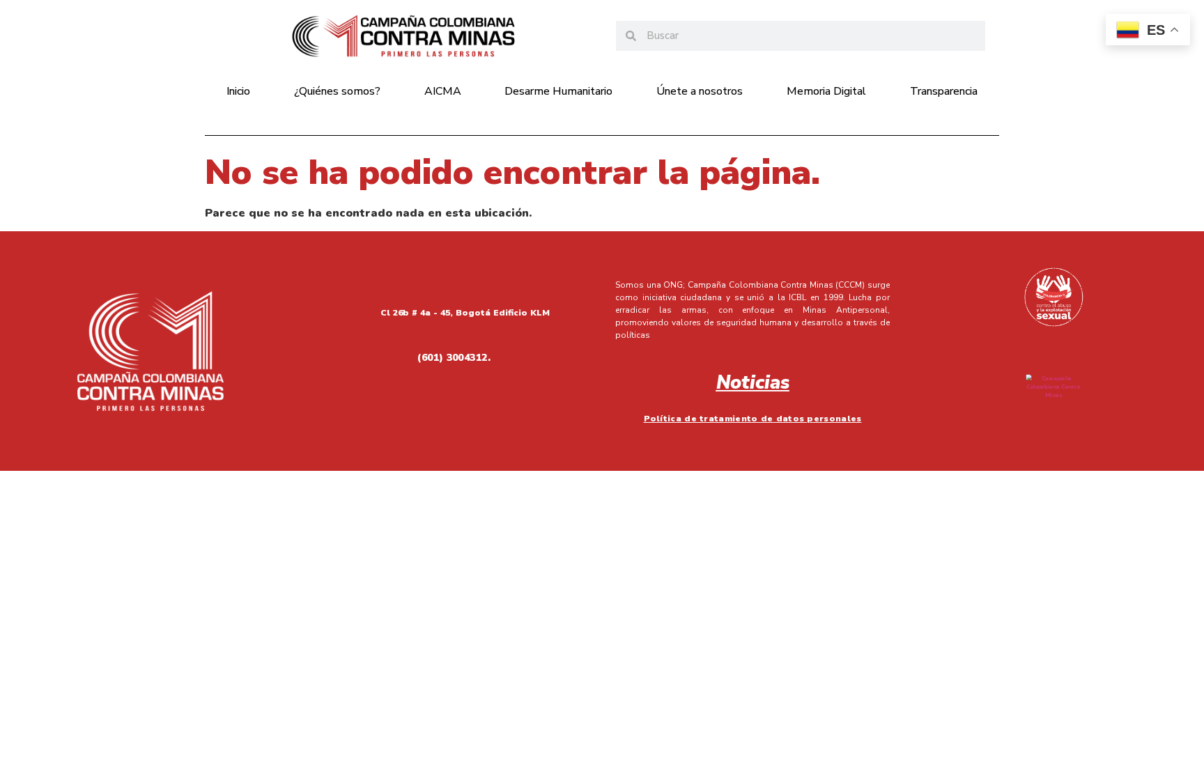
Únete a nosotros (699, 91)
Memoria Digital (826, 91)
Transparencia (944, 91)
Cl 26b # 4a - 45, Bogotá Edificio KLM (465, 312)
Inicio (238, 91)
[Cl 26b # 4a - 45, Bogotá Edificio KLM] (321, 310)
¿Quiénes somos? (337, 91)
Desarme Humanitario (558, 91)
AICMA (442, 91)
